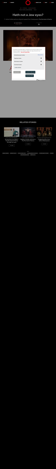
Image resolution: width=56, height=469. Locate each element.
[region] (28, 63)
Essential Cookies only (30, 72)
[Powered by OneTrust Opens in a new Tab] (40, 79)
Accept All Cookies (29, 75)
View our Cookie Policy (25, 52)
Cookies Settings (18, 67)
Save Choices (17, 72)
